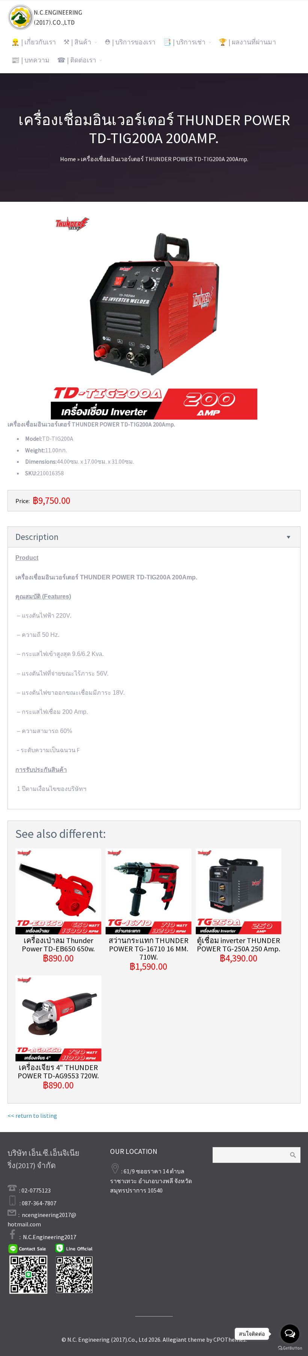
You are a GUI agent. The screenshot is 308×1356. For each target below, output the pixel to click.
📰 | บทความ (30, 60)
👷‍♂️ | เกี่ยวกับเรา (33, 42)
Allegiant (175, 1339)
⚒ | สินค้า (77, 42)
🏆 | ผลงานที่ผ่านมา (247, 42)
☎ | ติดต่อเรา (76, 60)
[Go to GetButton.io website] (290, 1348)
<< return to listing (32, 1115)
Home (68, 159)
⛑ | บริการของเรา (130, 42)
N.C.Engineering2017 (49, 1237)
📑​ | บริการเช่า (184, 42)
